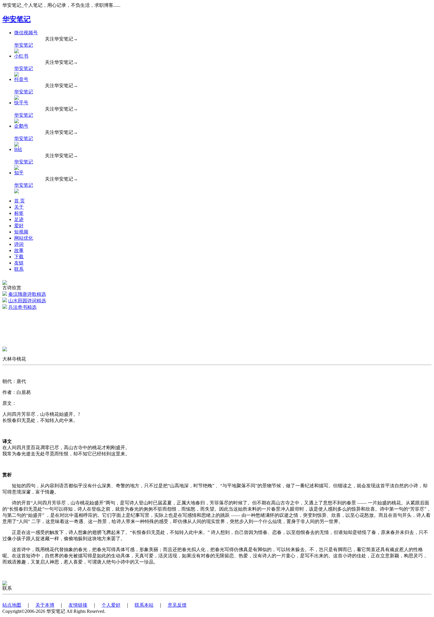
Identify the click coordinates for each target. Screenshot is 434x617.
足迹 (19, 219)
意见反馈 (177, 605)
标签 (19, 213)
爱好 (19, 225)
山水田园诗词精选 (27, 300)
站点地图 (11, 605)
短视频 (21, 231)
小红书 (21, 56)
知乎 (19, 172)
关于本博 (44, 605)
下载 (19, 256)
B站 (18, 149)
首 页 (19, 200)
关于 (19, 207)
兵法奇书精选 (22, 307)
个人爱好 (111, 605)
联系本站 (144, 605)
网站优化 (23, 238)
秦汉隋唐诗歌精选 (27, 294)
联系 (19, 269)
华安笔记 (16, 19)
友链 (19, 262)
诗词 (19, 244)
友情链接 (77, 605)
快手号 (21, 102)
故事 (19, 250)
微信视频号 (26, 32)
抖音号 (21, 79)
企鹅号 (21, 126)
